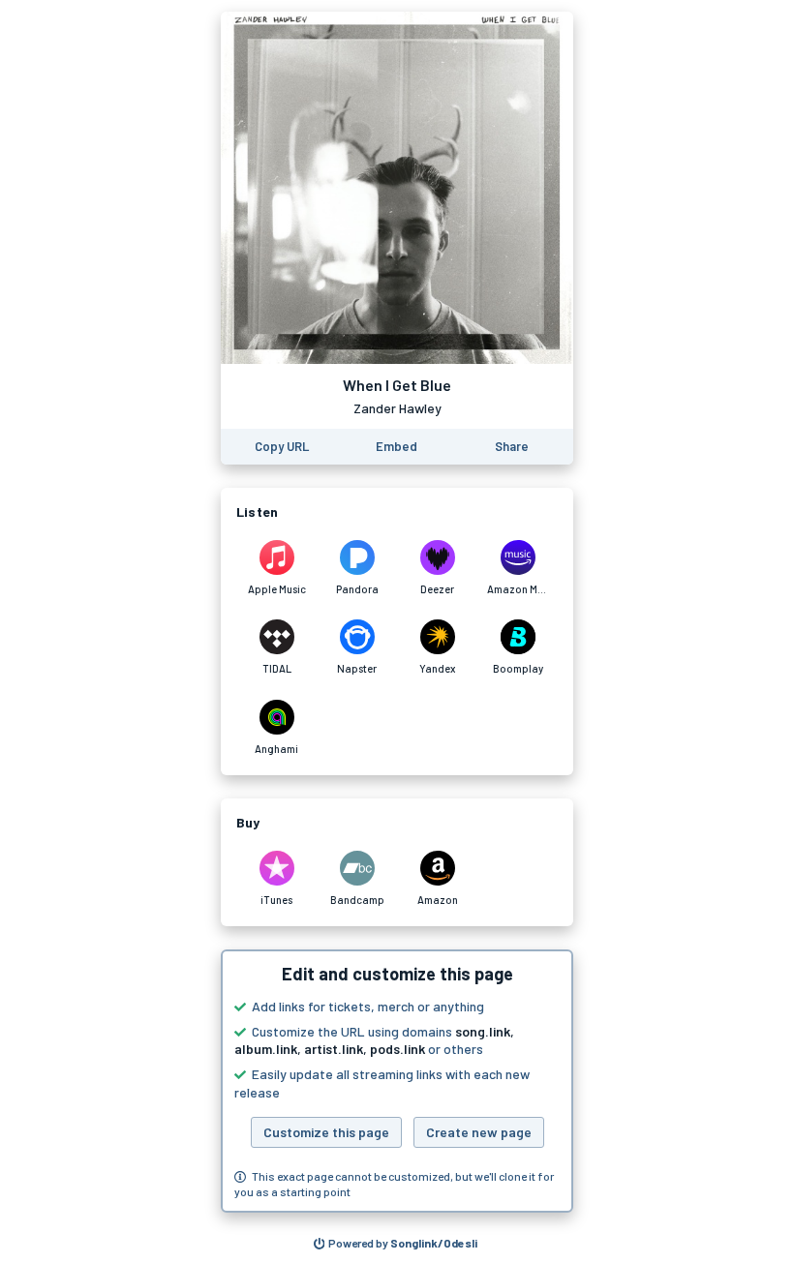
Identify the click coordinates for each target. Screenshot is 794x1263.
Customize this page (326, 1132)
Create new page (479, 1132)
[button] (397, 1081)
